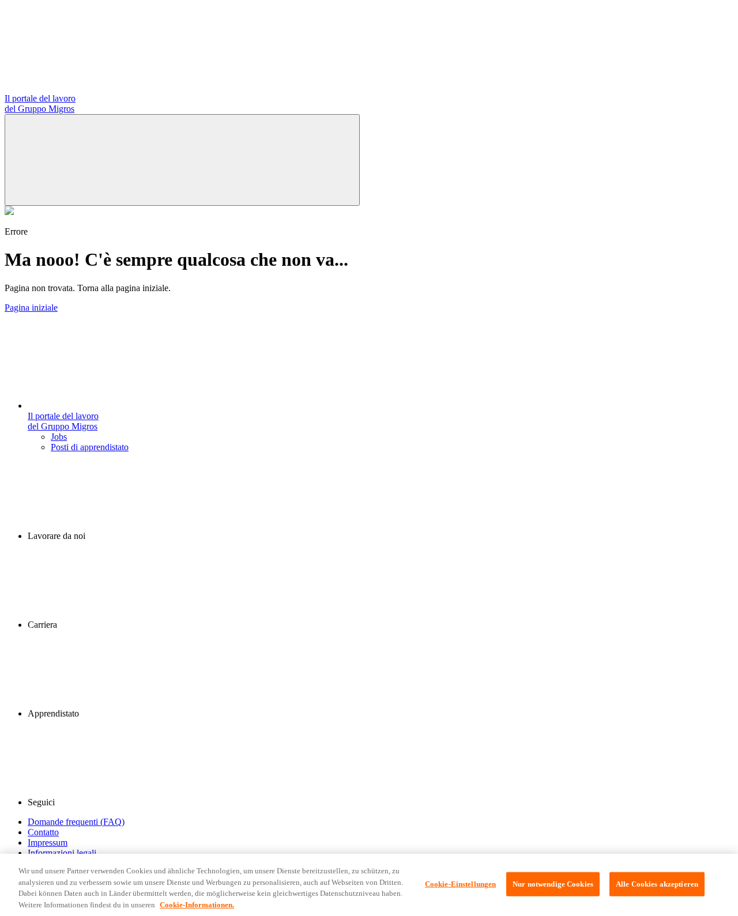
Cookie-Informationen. (197, 904)
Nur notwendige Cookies (553, 884)
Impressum (47, 842)
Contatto (43, 832)
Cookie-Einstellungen (460, 884)
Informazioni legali (62, 853)
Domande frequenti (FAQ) (76, 822)
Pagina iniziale (31, 307)
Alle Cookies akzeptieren (657, 884)
